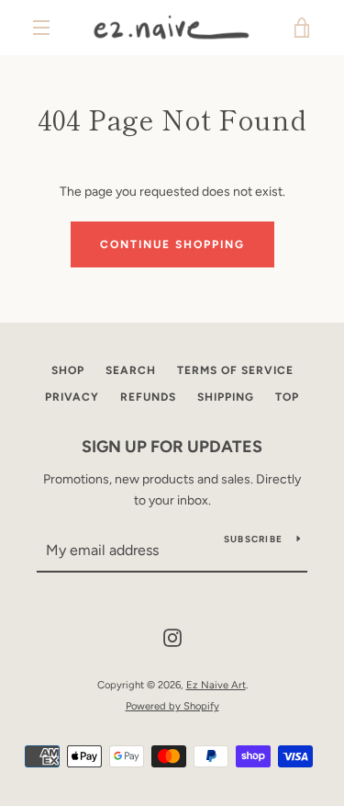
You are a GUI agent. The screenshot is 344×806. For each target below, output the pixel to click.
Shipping (225, 397)
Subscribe (253, 539)
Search (130, 370)
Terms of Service (235, 370)
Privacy (72, 397)
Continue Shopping (172, 244)
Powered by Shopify (172, 705)
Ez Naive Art (216, 684)
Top (287, 397)
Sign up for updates (172, 447)
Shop (67, 370)
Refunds (148, 397)
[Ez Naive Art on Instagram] (172, 637)
